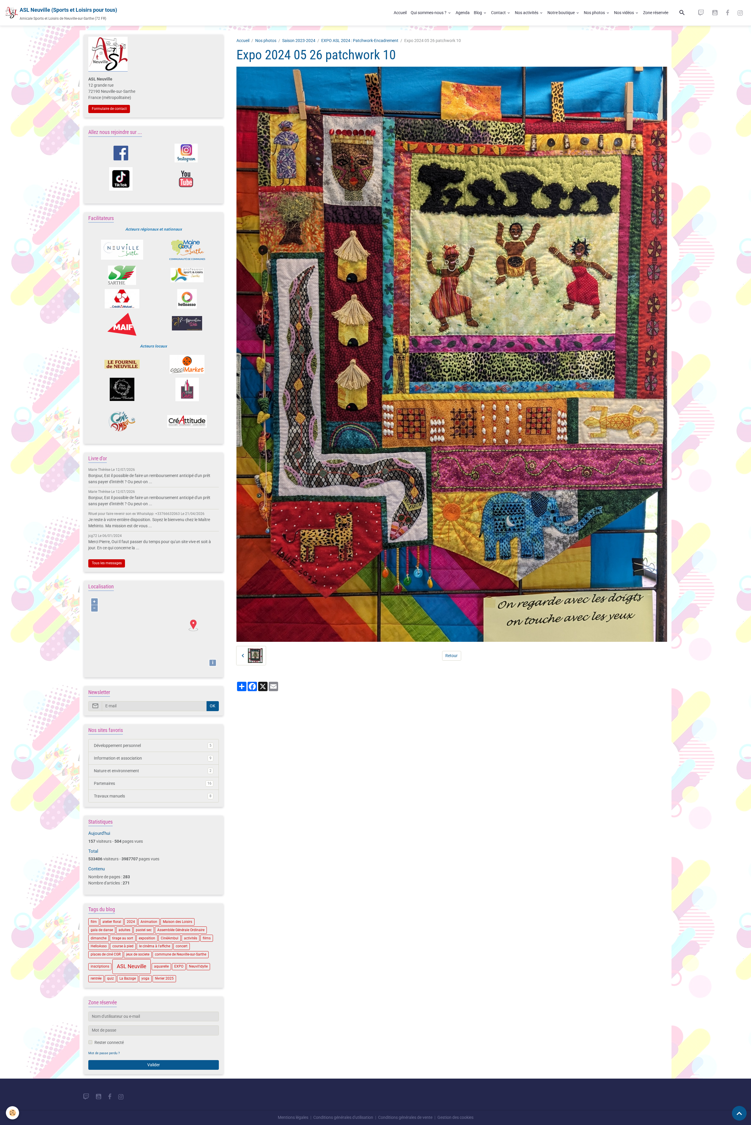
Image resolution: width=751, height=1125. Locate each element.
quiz (110, 978)
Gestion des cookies (455, 1117)
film (94, 922)
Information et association (153, 758)
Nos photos (595, 12)
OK (212, 705)
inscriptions (100, 966)
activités (190, 938)
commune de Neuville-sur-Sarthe (180, 954)
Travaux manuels (153, 796)
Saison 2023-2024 (298, 40)
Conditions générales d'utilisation (343, 1117)
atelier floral (111, 922)
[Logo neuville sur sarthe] (121, 250)
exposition (147, 938)
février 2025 (164, 978)
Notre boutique (561, 12)
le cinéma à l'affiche (154, 946)
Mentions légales (293, 1117)
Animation (149, 922)
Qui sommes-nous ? (429, 12)
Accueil (400, 12)
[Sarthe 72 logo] (121, 275)
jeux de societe (137, 954)
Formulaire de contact (109, 109)
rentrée (96, 978)
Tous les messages (107, 563)
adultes (124, 930)
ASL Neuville (131, 966)
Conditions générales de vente (405, 1117)
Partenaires (153, 783)
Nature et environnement (153, 770)
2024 (131, 922)
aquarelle (161, 966)
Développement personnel (153, 745)
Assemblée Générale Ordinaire (180, 930)
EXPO (178, 966)
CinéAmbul (169, 938)
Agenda (463, 12)
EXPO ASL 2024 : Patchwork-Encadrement (359, 40)
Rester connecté (109, 1042)
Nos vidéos (624, 12)
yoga (145, 978)
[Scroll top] (739, 1113)
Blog (478, 12)
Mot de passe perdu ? (104, 1053)
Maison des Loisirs (177, 922)
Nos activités (527, 12)
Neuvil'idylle (198, 966)
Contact (499, 12)
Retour (451, 655)
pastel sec (144, 930)
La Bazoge (127, 978)
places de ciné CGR (106, 954)
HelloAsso (99, 946)
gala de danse (102, 930)
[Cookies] (12, 1112)
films (207, 938)
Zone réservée (655, 12)
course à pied (122, 946)
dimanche (98, 938)
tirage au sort (122, 938)
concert (181, 946)
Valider (153, 1064)
